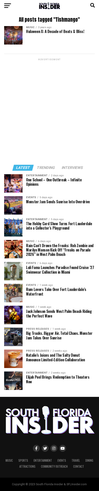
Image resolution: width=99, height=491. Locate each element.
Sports (23, 460)
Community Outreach (54, 466)
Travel (76, 460)
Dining (89, 460)
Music (9, 460)
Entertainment (43, 460)
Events (62, 460)
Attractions (27, 466)
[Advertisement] (49, 111)
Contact (78, 466)
